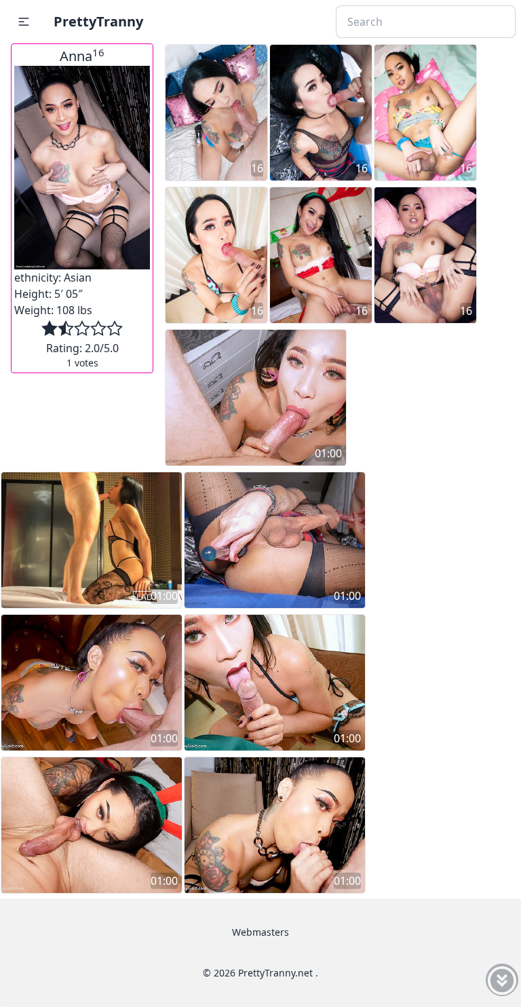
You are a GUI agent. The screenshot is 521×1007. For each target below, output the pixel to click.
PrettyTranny (98, 21)
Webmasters (260, 932)
